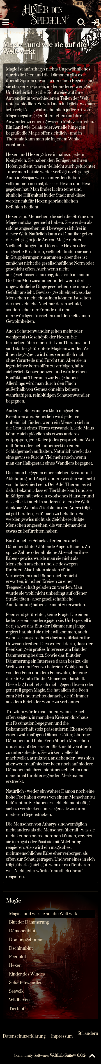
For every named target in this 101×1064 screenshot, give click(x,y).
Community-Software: (50, 1055)
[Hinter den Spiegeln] (43, 5)
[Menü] (5, 22)
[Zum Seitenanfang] (92, 1056)
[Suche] (81, 22)
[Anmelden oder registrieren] (95, 22)
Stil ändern (87, 1033)
